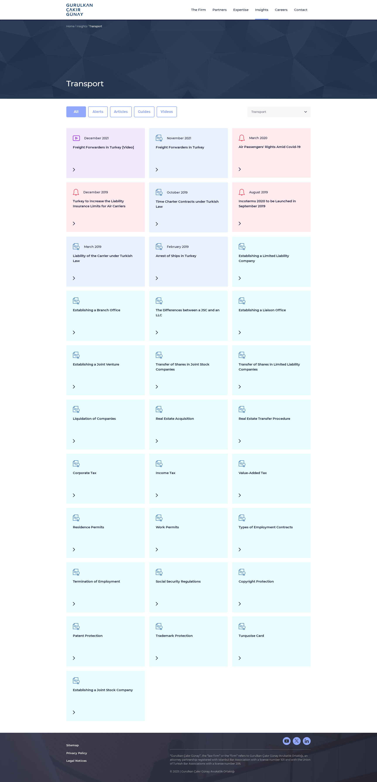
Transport (95, 26)
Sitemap (72, 745)
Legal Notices (76, 760)
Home (70, 26)
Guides (144, 112)
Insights (82, 26)
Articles (121, 112)
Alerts (98, 112)
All (76, 112)
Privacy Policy (76, 753)
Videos (167, 112)
